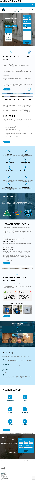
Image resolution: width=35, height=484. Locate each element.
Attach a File (24, 25)
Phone (29, 17)
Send (27, 42)
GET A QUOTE (6, 89)
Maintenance (7, 364)
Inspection (6, 359)
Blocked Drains (25, 400)
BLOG (21, 9)
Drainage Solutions (10, 412)
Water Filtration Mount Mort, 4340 (8, 460)
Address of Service (21, 445)
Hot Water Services (25, 412)
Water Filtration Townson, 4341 (27, 460)
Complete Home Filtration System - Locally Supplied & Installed (8, 30)
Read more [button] (6, 299)
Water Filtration (24, 424)
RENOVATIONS (15, 9)
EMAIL (15, 26)
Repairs (6, 369)
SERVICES (19, 7)
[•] (14, 45)
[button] (7, 338)
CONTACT (14, 11)
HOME (15, 7)
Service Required (25, 21)
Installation (7, 374)
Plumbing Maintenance (10, 400)
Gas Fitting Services (10, 424)
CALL (9, 26)
